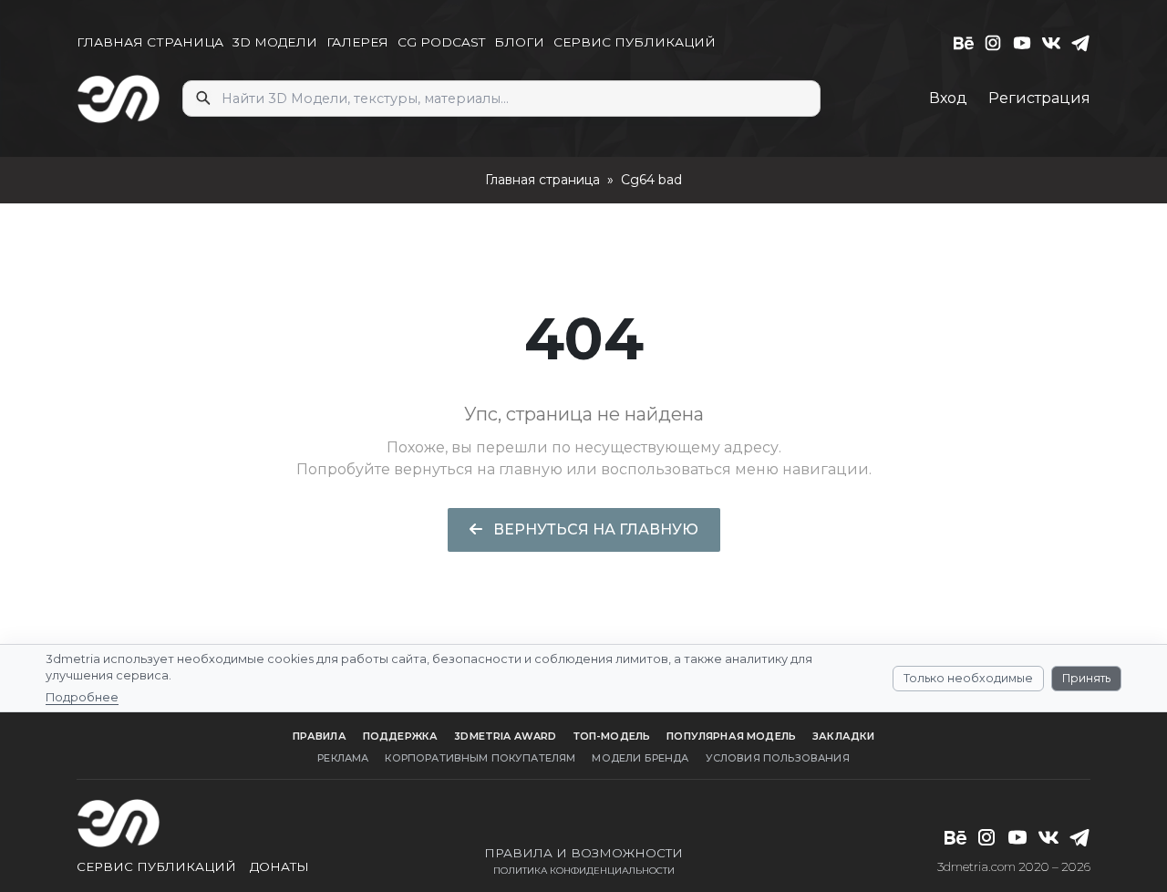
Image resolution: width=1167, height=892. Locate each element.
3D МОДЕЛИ (274, 42)
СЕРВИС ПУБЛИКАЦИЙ (634, 42)
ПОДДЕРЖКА (401, 736)
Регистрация (1039, 98)
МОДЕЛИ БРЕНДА (640, 758)
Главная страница (542, 179)
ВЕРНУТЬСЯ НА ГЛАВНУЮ (594, 529)
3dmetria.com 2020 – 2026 (1013, 866)
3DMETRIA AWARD (505, 736)
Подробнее (82, 696)
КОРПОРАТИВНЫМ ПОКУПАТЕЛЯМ (480, 758)
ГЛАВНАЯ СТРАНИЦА (150, 42)
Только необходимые (968, 677)
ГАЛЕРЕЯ (357, 42)
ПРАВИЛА (319, 736)
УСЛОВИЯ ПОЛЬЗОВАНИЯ (778, 758)
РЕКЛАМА (342, 758)
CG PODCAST (441, 42)
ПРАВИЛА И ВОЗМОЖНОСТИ (583, 852)
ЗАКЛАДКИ (843, 736)
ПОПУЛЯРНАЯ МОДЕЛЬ (731, 736)
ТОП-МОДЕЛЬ (612, 736)
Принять (1086, 677)
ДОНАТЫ (279, 866)
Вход (948, 98)
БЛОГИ (519, 42)
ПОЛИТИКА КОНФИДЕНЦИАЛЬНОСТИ (584, 870)
